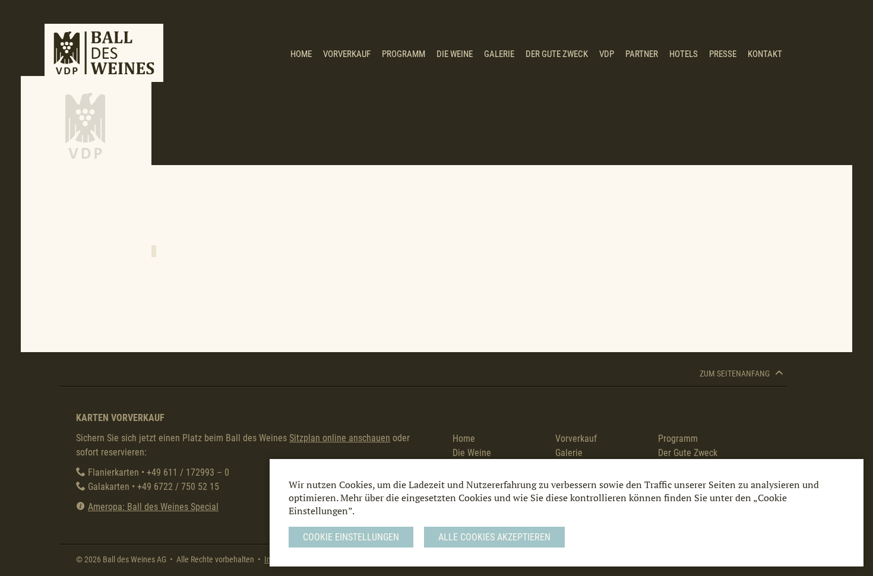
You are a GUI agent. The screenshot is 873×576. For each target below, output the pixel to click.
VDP (606, 54)
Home (301, 54)
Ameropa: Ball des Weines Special (153, 506)
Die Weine (454, 54)
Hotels (683, 54)
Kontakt (765, 54)
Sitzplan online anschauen (339, 438)
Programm (403, 54)
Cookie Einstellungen (351, 537)
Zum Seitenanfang (735, 374)
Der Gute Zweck (557, 54)
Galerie (499, 54)
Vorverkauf (347, 54)
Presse (722, 54)
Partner (641, 54)
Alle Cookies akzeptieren (494, 537)
